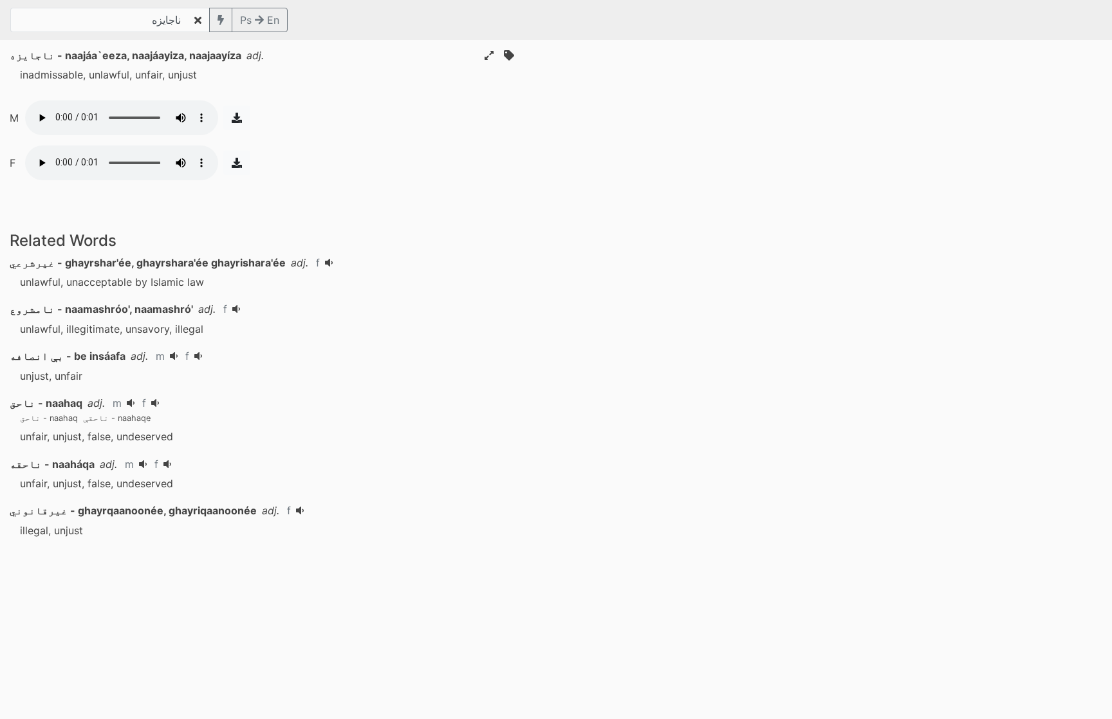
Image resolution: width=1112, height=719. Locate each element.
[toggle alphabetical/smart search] (220, 20)
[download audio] (236, 118)
